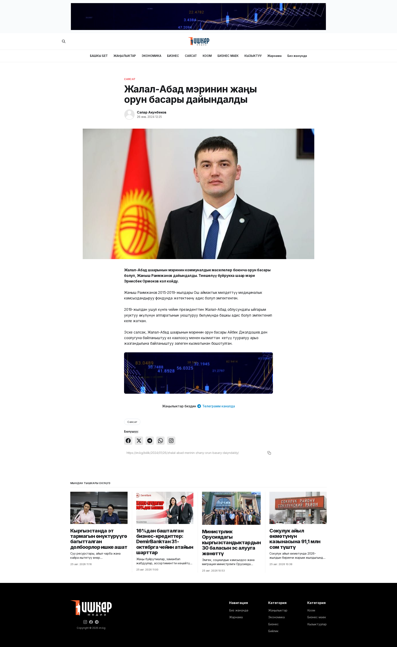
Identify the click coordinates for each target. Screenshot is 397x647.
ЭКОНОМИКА (151, 55)
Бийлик (273, 631)
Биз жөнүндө (297, 55)
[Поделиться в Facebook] (128, 441)
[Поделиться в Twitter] (139, 441)
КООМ (207, 55)
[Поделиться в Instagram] (171, 441)
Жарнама (274, 55)
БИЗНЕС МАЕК (228, 55)
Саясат (129, 79)
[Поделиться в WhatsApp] (160, 441)
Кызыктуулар (317, 624)
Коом (311, 610)
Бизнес (273, 624)
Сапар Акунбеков (151, 112)
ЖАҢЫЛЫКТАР (125, 55)
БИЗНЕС (173, 55)
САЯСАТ (191, 55)
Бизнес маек (316, 617)
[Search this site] (64, 41)
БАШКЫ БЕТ (99, 55)
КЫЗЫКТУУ (253, 55)
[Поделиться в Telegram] (150, 441)
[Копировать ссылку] (269, 453)
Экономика (276, 617)
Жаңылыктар (277, 610)
